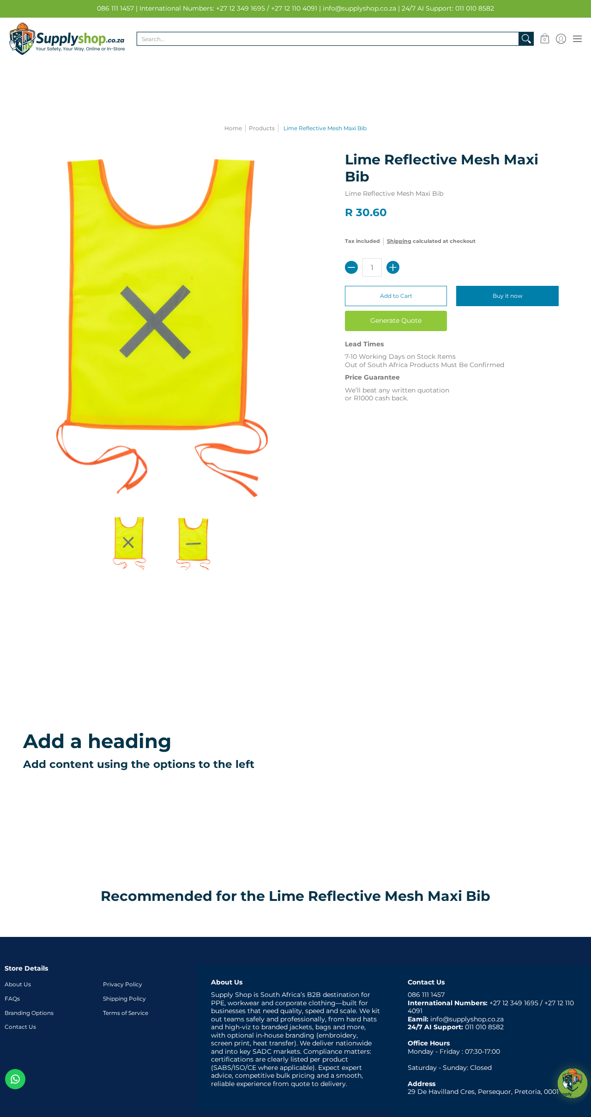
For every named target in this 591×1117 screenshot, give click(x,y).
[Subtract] (351, 267)
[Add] (392, 267)
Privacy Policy (122, 984)
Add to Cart (396, 295)
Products (262, 128)
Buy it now (508, 295)
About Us (18, 984)
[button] (545, 39)
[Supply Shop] (67, 39)
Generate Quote (396, 320)
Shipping (399, 241)
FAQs (12, 998)
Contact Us (20, 1026)
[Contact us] (15, 1079)
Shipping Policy (124, 998)
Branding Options (29, 1012)
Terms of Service (125, 1012)
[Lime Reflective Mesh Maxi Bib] (129, 543)
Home (233, 128)
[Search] (526, 39)
